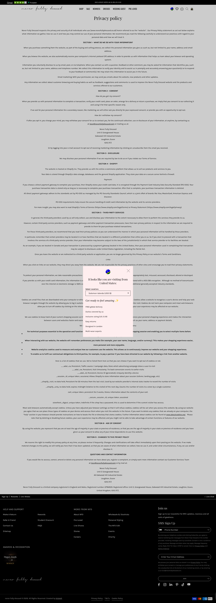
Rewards (14, 496)
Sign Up (5, 496)
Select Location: (92, 289)
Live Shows (25, 496)
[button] (128, 270)
